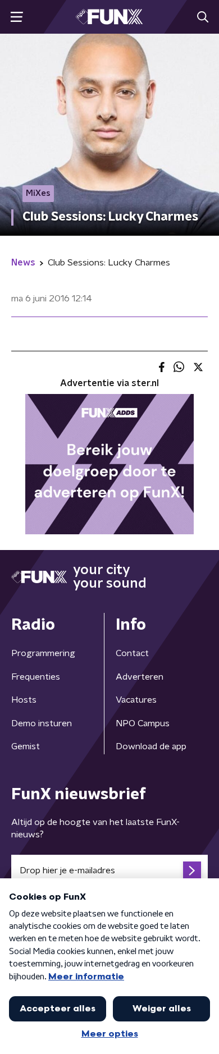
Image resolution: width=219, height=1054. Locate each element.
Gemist (25, 746)
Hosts (23, 699)
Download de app (151, 746)
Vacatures (136, 699)
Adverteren (139, 676)
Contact (132, 653)
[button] (17, 17)
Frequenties (35, 676)
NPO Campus (143, 723)
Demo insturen (41, 723)
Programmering (43, 653)
